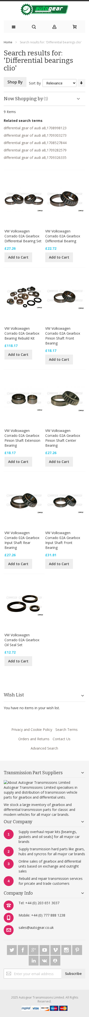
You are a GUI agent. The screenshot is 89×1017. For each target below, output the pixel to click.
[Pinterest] (77, 949)
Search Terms (66, 729)
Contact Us (61, 739)
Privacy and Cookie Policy (31, 729)
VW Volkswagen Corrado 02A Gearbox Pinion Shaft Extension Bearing (22, 438)
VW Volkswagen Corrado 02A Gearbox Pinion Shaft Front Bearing (62, 335)
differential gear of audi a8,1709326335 (35, 157)
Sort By (35, 83)
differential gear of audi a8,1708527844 (35, 142)
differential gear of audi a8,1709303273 (35, 135)
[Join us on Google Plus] (34, 949)
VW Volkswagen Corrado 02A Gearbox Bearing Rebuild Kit (21, 333)
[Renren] (55, 959)
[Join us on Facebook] (23, 949)
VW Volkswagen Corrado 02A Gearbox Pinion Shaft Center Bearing (62, 438)
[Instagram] (66, 949)
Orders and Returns (33, 739)
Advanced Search (44, 748)
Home (8, 42)
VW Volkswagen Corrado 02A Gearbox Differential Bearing (62, 236)
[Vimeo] (55, 949)
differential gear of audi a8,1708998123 (35, 128)
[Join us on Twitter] (12, 949)
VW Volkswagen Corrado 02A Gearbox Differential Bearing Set (23, 236)
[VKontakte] (45, 959)
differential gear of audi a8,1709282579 (35, 150)
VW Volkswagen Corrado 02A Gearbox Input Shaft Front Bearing (62, 540)
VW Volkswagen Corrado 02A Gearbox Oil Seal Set (21, 640)
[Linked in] (34, 959)
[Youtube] (45, 949)
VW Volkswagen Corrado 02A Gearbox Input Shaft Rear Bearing (21, 540)
